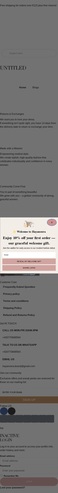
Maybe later (29, 268)
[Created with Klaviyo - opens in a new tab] (29, 274)
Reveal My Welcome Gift (29, 261)
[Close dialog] (51, 222)
